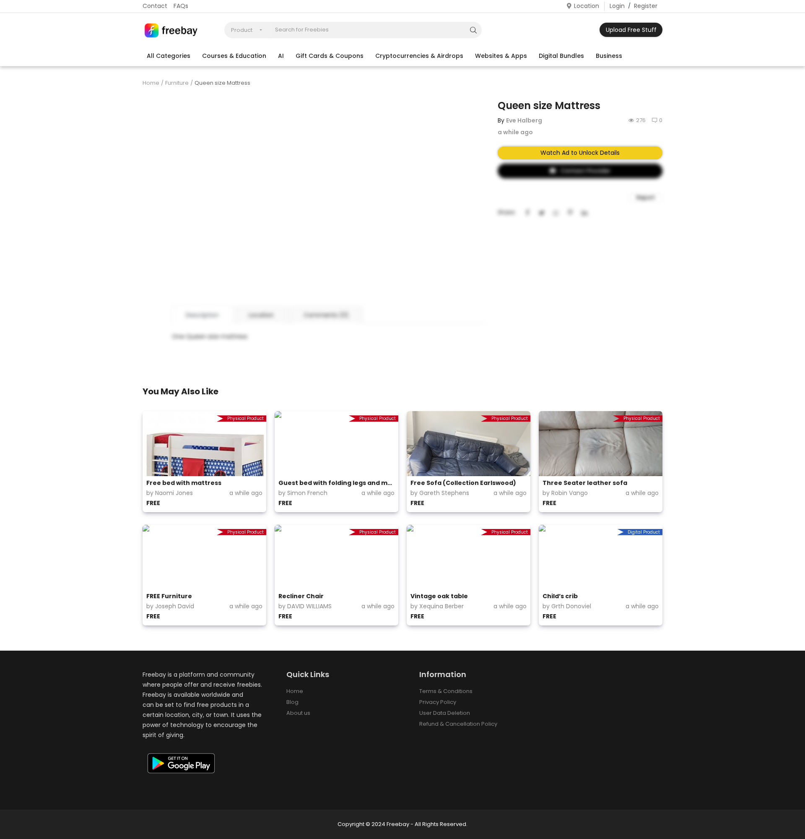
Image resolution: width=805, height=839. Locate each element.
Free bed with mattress (183, 483)
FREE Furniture (169, 596)
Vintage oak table (439, 596)
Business (609, 56)
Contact (155, 6)
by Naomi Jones (169, 493)
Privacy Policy (437, 702)
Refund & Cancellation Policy (458, 724)
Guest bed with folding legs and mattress (336, 483)
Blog (292, 702)
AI (281, 56)
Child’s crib (560, 596)
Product (241, 30)
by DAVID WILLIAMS (305, 606)
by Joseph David (170, 606)
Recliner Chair (301, 596)
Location (586, 6)
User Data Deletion (444, 713)
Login (617, 6)
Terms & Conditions (446, 691)
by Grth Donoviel (567, 606)
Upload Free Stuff (631, 30)
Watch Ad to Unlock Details (580, 153)
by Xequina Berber (437, 606)
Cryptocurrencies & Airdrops (419, 56)
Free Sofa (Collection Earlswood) (463, 483)
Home (151, 83)
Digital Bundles (561, 56)
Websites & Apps (501, 56)
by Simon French (302, 493)
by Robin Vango (565, 493)
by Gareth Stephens (439, 493)
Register (645, 6)
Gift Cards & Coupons (330, 56)
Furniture (177, 83)
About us (298, 713)
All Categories (168, 56)
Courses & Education (234, 56)
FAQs (181, 6)
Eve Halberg (524, 120)
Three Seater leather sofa (585, 483)
